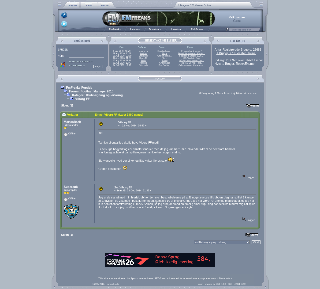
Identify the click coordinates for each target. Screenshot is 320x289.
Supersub (71, 187)
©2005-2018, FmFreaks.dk (106, 284)
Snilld (143, 60)
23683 (257, 49)
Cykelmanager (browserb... (192, 65)
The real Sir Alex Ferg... (191, 63)
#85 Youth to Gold (191, 58)
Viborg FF (82, 99)
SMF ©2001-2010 (237, 284)
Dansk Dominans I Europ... (191, 53)
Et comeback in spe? (191, 51)
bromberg (143, 51)
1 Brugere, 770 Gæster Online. (195, 5)
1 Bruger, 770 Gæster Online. (236, 53)
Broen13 (143, 58)
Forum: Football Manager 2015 (91, 91)
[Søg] (227, 30)
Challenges (164, 63)
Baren (164, 60)
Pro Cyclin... (165, 65)
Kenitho (143, 53)
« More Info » (224, 278)
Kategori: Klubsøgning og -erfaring (97, 95)
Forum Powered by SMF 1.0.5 (211, 284)
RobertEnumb (245, 63)
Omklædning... (164, 51)
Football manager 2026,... (191, 56)
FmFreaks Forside (79, 87)
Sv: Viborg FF (123, 187)
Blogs (164, 53)
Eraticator (143, 56)
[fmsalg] (160, 265)
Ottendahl (143, 65)
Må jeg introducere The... (191, 60)
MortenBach (72, 122)
